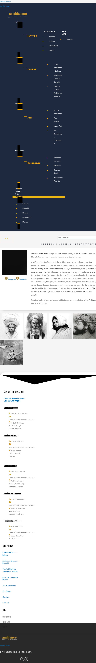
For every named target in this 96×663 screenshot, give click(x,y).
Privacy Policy (5, 646)
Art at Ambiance (9, 586)
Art (16, 104)
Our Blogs (6, 591)
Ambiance (4, 6)
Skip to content (5, 1)
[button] (36, 17)
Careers (5, 603)
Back (6, 239)
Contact (5, 597)
